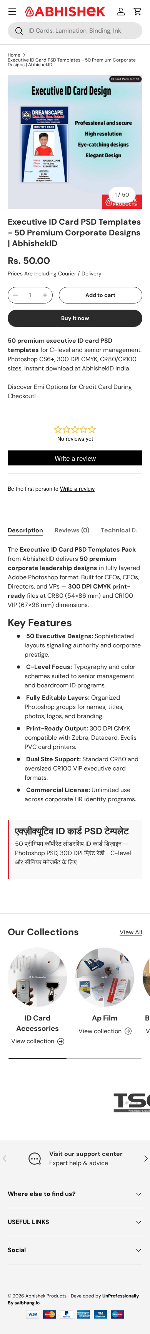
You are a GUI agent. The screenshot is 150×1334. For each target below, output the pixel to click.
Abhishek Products (46, 1296)
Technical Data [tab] (123, 530)
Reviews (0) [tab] (72, 530)
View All (131, 932)
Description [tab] (25, 530)
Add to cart (100, 295)
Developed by (86, 1296)
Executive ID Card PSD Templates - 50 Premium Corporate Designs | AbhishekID (72, 62)
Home (14, 55)
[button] (137, 11)
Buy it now (75, 318)
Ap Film (105, 1018)
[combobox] (75, 30)
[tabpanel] (75, 712)
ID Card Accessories (37, 1023)
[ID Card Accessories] (37, 977)
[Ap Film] (104, 977)
